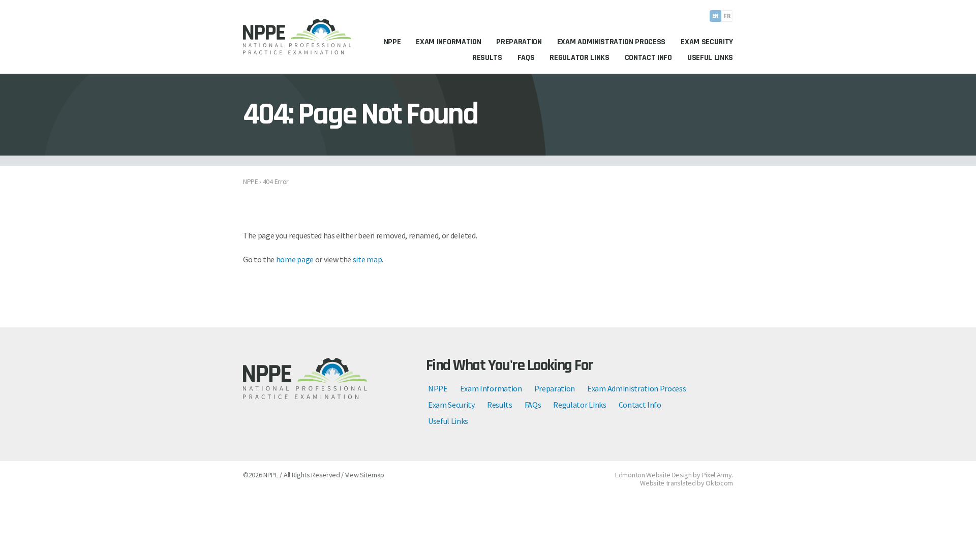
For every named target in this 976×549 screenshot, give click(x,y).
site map (367, 259)
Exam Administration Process (636, 388)
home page (295, 259)
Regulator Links (579, 405)
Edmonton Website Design (653, 474)
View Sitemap (364, 474)
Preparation (554, 388)
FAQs (533, 405)
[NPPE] (297, 36)
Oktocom (719, 482)
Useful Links (448, 421)
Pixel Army (717, 474)
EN (715, 15)
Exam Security (451, 405)
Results (499, 405)
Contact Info (640, 405)
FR (727, 15)
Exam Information (491, 388)
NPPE (438, 388)
